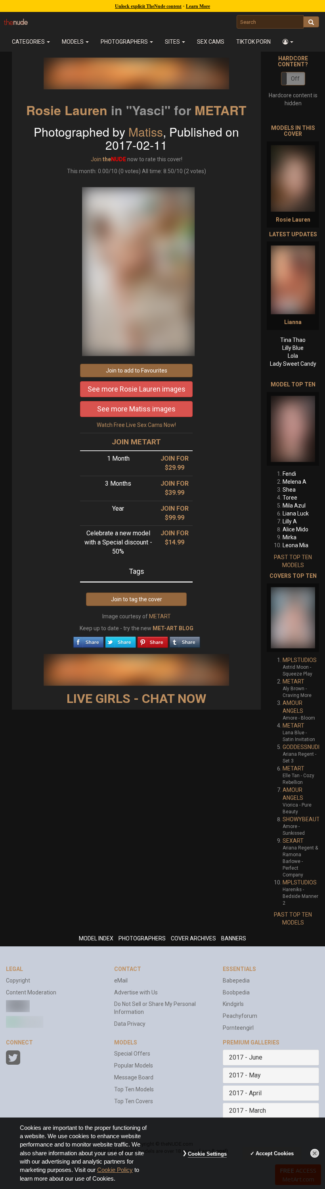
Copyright (18, 980)
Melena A (294, 482)
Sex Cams (210, 42)
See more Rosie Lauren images (136, 389)
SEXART (293, 841)
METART (221, 110)
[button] (288, 42)
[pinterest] (152, 640)
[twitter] (120, 640)
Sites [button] (173, 42)
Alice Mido (295, 529)
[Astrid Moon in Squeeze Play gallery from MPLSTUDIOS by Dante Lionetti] (293, 618)
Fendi (289, 474)
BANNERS (233, 938)
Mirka (289, 537)
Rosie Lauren (66, 110)
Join (96, 159)
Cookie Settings (207, 1154)
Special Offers (132, 1053)
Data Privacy (129, 1024)
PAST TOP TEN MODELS (293, 561)
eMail (121, 980)
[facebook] (88, 640)
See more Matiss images (136, 409)
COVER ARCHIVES (193, 938)
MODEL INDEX (96, 938)
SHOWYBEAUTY (303, 819)
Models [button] (73, 42)
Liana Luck (296, 513)
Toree (290, 497)
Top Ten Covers (133, 1101)
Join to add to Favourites (136, 370)
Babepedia (236, 980)
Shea (289, 489)
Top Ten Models (134, 1089)
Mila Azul (294, 505)
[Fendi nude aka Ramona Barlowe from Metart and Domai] (293, 429)
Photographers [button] (125, 42)
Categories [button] (29, 42)
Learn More (198, 6)
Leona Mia (295, 545)
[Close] (314, 1153)
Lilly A (290, 521)
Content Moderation (31, 992)
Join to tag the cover (136, 599)
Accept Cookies (275, 1153)
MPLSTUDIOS (300, 660)
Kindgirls (233, 1004)
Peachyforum (240, 1016)
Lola (293, 356)
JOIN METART (136, 441)
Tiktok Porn (253, 42)
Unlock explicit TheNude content (148, 6)
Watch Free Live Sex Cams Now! (136, 425)
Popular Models (133, 1065)
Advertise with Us (136, 992)
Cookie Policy (115, 1170)
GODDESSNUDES (304, 747)
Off (295, 78)
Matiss (145, 131)
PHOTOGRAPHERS (142, 938)
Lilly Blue (293, 348)
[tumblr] (184, 640)
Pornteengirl (238, 1028)
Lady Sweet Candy (293, 364)
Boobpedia (236, 992)
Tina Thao (293, 340)
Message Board (133, 1077)
